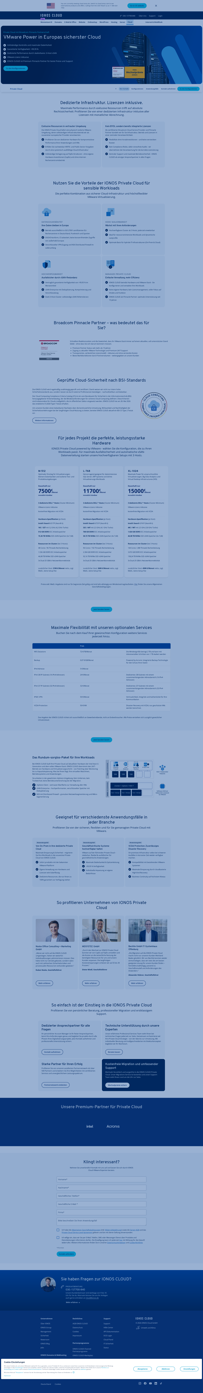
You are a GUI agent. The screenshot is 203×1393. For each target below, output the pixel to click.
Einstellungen (19, 1368)
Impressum (7, 1376)
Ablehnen (166, 1369)
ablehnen (83, 1369)
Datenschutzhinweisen (35, 1369)
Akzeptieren (19, 1372)
